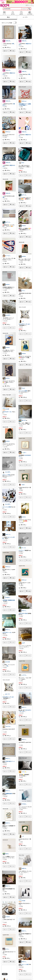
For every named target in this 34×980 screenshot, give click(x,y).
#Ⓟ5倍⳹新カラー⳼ (10, 761)
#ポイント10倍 (6, 474)
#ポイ (23, 711)
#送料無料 (5, 600)
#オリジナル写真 (7, 507)
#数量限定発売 (11, 600)
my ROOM (29, 13)
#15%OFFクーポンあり (8, 697)
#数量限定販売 (8, 793)
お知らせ (21, 13)
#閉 (13, 43)
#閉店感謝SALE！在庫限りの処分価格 (25, 104)
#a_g (20, 456)
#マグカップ (22, 550)
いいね (13, 50)
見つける (13, 13)
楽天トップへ (29, 5)
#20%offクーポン (7, 411)
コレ (6, 50)
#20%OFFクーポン (7, 632)
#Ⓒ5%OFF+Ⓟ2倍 (23, 613)
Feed (4, 13)
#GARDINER (27, 455)
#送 (7, 666)
